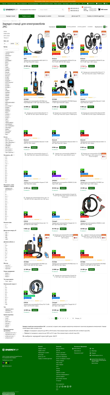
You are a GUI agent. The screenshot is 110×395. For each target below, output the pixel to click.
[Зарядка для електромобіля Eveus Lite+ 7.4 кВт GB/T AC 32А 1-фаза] (37, 205)
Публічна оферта (60, 376)
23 (69, 56)
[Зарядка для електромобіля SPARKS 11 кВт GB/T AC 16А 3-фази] (93, 205)
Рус (85, 3)
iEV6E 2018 (7, 33)
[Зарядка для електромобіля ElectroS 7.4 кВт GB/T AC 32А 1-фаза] (37, 124)
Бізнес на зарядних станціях (46, 3)
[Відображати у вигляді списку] (106, 27)
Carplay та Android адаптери (95, 16)
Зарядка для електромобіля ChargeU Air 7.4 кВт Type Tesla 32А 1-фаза (64, 223)
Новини (58, 368)
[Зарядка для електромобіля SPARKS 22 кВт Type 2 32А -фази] (65, 165)
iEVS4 (5, 31)
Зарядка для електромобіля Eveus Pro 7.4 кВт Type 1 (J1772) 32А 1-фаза (36, 305)
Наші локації (65, 3)
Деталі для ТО (76, 16)
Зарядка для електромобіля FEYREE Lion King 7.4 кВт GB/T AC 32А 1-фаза (35, 264)
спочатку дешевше (71, 26)
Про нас (4, 3)
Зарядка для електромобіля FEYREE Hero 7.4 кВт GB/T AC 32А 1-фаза (65, 264)
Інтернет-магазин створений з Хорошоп (10, 391)
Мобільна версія (8, 366)
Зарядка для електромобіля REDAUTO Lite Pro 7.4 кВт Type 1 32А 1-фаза (92, 61)
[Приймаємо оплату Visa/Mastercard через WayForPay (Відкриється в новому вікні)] (3, 362)
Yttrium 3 (6, 37)
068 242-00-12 (74, 10)
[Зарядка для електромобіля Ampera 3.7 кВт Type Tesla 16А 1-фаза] (37, 165)
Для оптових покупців (61, 378)
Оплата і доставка (11, 3)
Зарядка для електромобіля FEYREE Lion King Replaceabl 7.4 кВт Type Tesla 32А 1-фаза (36, 101)
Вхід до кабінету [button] (60, 348)
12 (96, 56)
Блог (79, 3)
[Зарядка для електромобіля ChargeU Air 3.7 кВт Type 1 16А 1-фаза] (65, 287)
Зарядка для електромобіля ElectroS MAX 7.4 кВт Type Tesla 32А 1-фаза (64, 142)
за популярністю (61, 26)
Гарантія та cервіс (60, 372)
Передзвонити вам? (78, 353)
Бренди (58, 370)
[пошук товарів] (62, 9)
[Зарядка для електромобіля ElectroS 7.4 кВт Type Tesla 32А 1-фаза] (93, 83)
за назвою (90, 26)
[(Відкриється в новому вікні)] (8, 362)
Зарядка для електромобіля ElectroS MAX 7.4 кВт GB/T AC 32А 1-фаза (93, 142)
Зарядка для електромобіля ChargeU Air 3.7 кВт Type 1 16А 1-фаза (64, 305)
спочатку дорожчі (81, 26)
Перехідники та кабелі (44, 16)
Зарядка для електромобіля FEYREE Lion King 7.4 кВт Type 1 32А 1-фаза (92, 183)
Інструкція (58, 380)
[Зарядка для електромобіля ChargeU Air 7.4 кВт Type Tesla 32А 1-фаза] (65, 205)
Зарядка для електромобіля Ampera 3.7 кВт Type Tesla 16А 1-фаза (36, 183)
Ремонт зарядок (57, 3)
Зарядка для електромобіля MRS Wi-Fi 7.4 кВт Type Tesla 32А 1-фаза (35, 61)
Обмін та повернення (22, 3)
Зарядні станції (10, 16)
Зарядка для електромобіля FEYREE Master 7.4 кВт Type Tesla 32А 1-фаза (64, 101)
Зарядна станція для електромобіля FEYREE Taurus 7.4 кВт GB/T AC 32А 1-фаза (93, 264)
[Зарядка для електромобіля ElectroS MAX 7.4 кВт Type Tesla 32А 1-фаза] (65, 124)
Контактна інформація (33, 3)
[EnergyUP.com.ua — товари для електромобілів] (10, 349)
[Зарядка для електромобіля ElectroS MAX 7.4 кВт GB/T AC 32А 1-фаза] (93, 124)
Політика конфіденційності (62, 374)
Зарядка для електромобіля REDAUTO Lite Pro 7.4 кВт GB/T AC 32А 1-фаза (64, 61)
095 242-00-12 (74, 8)
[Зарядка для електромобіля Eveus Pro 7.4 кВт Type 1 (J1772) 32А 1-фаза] (37, 287)
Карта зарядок (73, 3)
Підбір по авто (26, 16)
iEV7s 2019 (7, 35)
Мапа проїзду (95, 363)
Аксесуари (61, 16)
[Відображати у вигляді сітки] (104, 27)
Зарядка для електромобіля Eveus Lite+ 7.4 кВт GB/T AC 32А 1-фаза (36, 223)
